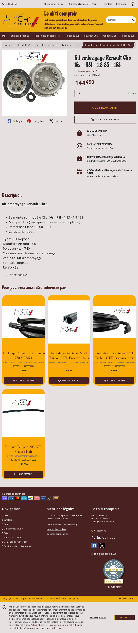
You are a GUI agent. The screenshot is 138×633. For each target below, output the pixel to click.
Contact (108, 4)
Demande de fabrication (15, 541)
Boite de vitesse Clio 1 (46, 45)
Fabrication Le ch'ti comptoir (17, 546)
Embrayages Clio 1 (71, 45)
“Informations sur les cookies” (45, 625)
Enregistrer (38, 121)
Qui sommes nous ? (13, 528)
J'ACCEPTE (125, 617)
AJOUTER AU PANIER (105, 107)
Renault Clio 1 (24, 45)
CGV (5, 533)
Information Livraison (13, 537)
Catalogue (8, 519)
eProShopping (72, 598)
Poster (58, 121)
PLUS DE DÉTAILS (23, 474)
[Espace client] (132, 4)
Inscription (121, 4)
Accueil (8, 45)
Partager (17, 121)
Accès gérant (127, 598)
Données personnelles (57, 534)
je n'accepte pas (98, 617)
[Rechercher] (133, 20)
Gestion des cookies (56, 529)
